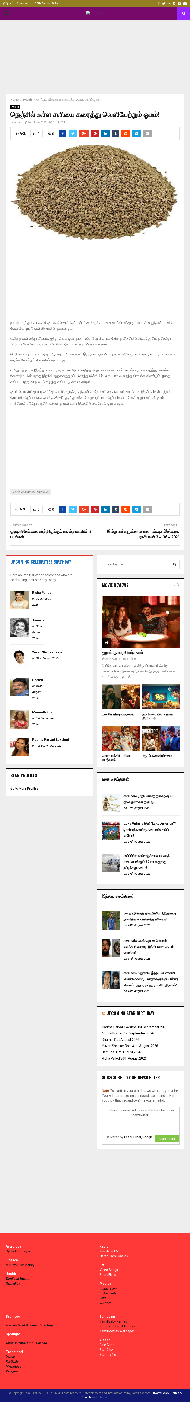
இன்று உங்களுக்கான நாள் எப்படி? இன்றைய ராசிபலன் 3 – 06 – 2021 (143, 534)
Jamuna (38, 620)
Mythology (13, 1366)
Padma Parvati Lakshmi (50, 740)
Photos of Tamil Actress (117, 1326)
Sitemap (103, 1397)
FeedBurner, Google (138, 1137)
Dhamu (37, 680)
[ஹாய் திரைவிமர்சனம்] (141, 622)
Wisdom (105, 1303)
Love (103, 1298)
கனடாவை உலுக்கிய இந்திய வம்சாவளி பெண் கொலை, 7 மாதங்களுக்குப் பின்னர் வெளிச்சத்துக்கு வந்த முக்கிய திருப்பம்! (151, 979)
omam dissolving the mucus (31, 491)
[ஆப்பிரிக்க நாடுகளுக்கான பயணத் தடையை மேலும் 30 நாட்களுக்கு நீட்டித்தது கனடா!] (111, 871)
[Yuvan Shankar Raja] (19, 668)
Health (15, 106)
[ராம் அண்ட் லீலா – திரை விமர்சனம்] (161, 696)
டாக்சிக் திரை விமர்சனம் (118, 714)
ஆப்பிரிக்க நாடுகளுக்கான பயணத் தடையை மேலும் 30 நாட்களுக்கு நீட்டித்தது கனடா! (147, 862)
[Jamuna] (19, 635)
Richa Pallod (42, 592)
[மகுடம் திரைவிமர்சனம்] (161, 738)
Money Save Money (20, 1265)
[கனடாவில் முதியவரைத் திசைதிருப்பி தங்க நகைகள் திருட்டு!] (111, 811)
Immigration (108, 1288)
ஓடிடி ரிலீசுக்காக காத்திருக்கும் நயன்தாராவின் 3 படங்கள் (51, 534)
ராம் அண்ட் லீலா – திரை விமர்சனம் (157, 716)
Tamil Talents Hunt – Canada (26, 1343)
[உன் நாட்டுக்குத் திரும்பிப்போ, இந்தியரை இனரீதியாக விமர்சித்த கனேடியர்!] (111, 928)
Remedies (13, 1283)
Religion (12, 1371)
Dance (10, 1357)
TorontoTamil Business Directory (29, 1325)
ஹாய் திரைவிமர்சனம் (122, 653)
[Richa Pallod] (19, 608)
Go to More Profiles (24, 788)
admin (18, 122)
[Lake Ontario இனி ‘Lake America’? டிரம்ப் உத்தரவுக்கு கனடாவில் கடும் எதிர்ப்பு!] (111, 839)
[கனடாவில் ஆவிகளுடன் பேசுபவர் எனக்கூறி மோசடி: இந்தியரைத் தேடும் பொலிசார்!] (111, 956)
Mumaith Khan (43, 712)
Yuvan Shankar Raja (47, 652)
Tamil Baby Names (113, 1321)
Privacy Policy (160, 1393)
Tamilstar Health (17, 1279)
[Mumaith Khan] (19, 727)
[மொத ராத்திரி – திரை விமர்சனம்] (121, 738)
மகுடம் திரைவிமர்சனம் (157, 755)
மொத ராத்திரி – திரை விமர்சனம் (116, 758)
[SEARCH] (175, 564)
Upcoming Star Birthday (130, 1013)
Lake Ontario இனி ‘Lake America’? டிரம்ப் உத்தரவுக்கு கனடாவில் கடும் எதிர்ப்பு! (150, 829)
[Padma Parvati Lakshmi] (19, 755)
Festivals (12, 1361)
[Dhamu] (19, 695)
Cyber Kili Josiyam (19, 1251)
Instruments (108, 1293)
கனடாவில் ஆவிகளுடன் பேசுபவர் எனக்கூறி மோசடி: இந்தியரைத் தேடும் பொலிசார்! (149, 947)
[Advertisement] (95, 56)
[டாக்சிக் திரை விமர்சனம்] (121, 696)
